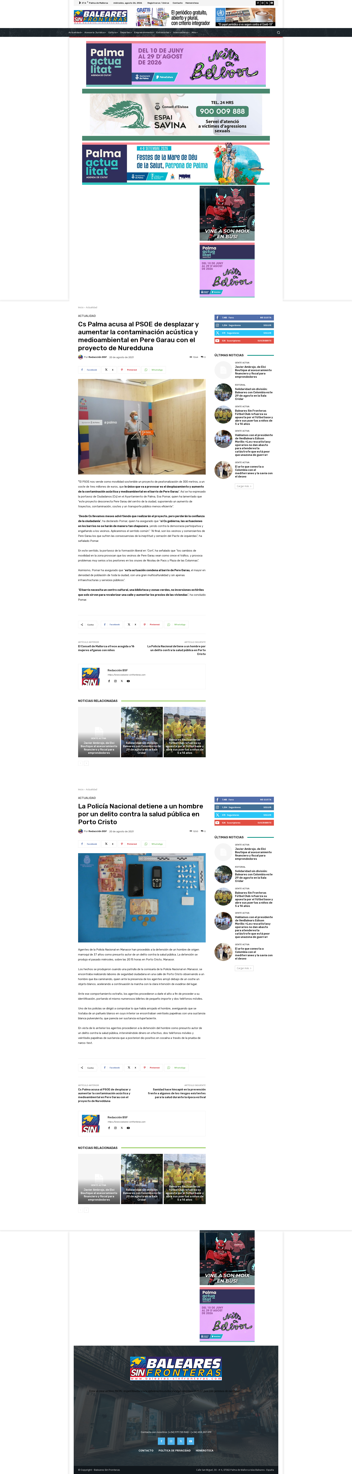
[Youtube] (272, 3)
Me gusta (265, 317)
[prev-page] (80, 763)
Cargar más (243, 486)
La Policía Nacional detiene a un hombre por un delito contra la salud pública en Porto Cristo (176, 650)
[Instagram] (262, 3)
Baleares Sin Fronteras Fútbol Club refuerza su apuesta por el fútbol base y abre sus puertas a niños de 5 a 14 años (185, 746)
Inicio (81, 307)
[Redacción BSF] (81, 357)
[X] (267, 3)
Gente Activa (98, 738)
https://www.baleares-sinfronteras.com (126, 675)
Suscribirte (264, 340)
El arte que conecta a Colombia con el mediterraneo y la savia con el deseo (254, 471)
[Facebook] (258, 3)
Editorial (141, 738)
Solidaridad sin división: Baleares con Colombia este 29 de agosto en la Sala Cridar (142, 748)
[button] (278, 32)
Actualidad (91, 307)
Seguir (267, 325)
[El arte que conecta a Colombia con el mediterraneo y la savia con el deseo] (223, 470)
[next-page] (86, 763)
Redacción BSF (98, 357)
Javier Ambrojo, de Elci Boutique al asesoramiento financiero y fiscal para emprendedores (99, 748)
